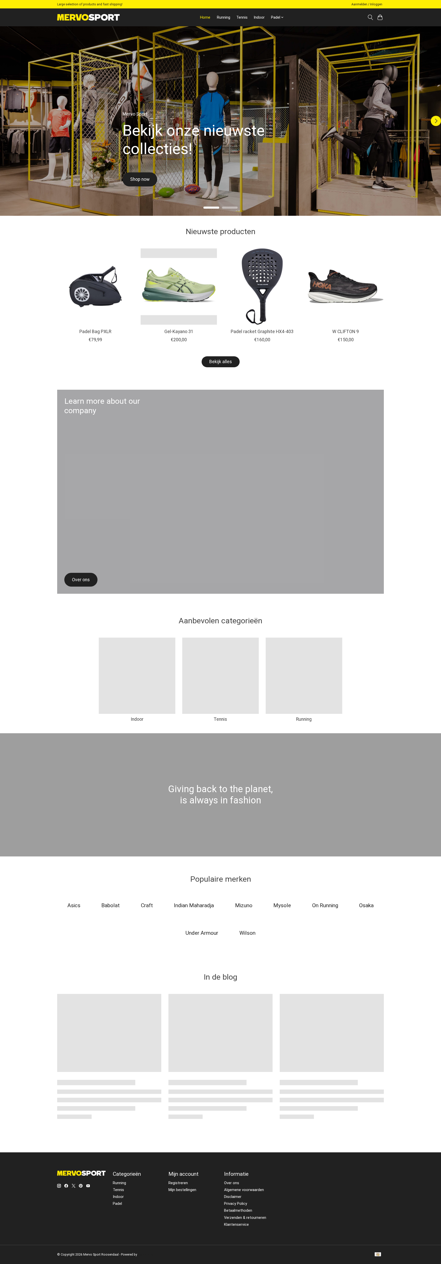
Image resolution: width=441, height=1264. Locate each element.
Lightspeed (145, 1254)
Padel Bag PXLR (95, 331)
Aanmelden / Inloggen (366, 4)
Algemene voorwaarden (244, 1189)
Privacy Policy (235, 1203)
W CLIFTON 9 (345, 331)
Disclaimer (232, 1196)
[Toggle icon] (370, 17)
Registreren (178, 1183)
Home (205, 17)
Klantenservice (236, 1224)
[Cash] (378, 1254)
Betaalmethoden (238, 1210)
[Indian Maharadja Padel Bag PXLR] (95, 286)
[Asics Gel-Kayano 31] (179, 286)
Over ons (231, 1183)
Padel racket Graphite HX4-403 (262, 331)
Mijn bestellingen (182, 1189)
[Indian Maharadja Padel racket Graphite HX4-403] (262, 286)
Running (223, 17)
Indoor (259, 17)
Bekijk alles (220, 361)
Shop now (140, 179)
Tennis (242, 17)
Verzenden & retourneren (245, 1217)
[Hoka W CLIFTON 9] (346, 286)
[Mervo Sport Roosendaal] (88, 17)
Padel (117, 1203)
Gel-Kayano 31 (178, 331)
